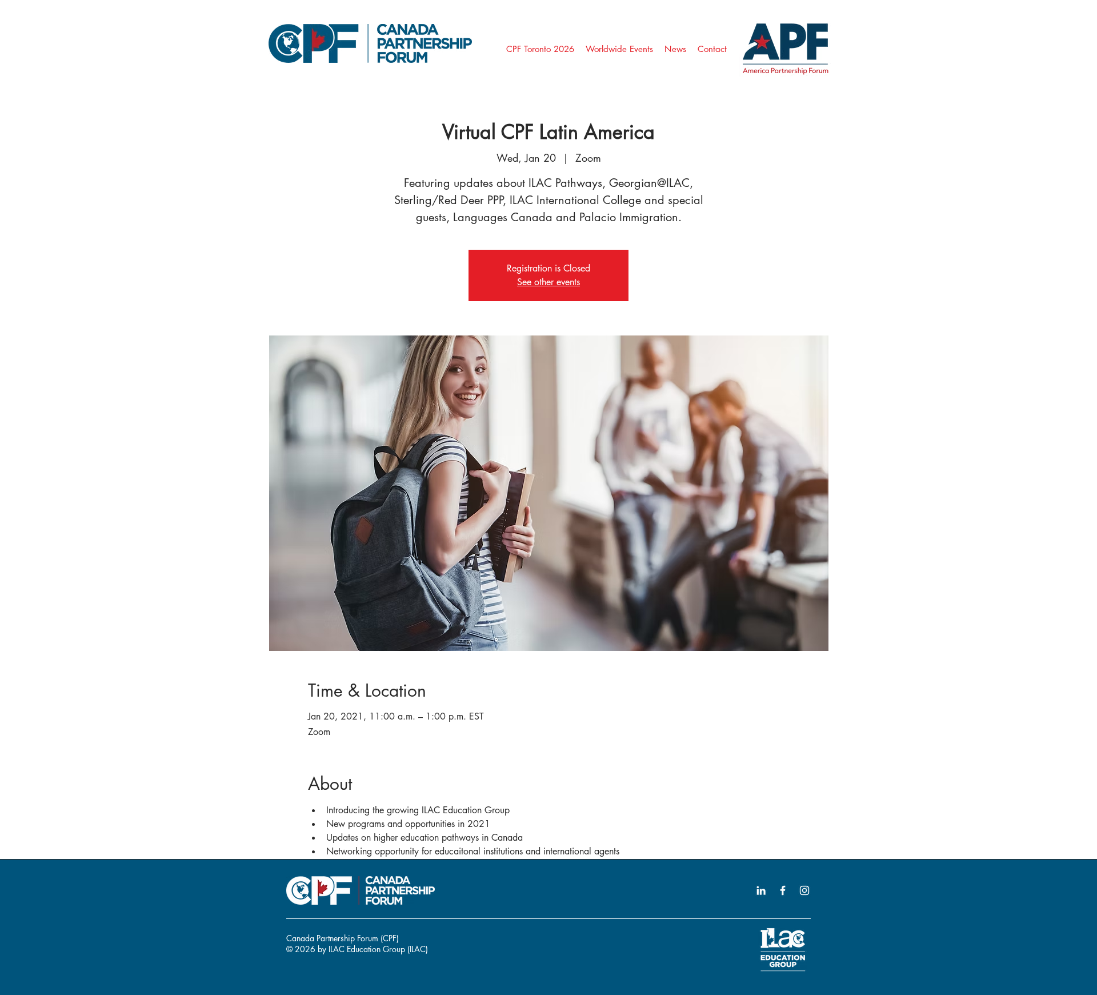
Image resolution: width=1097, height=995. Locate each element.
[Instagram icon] (804, 890)
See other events (548, 282)
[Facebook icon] (782, 890)
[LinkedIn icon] (761, 890)
